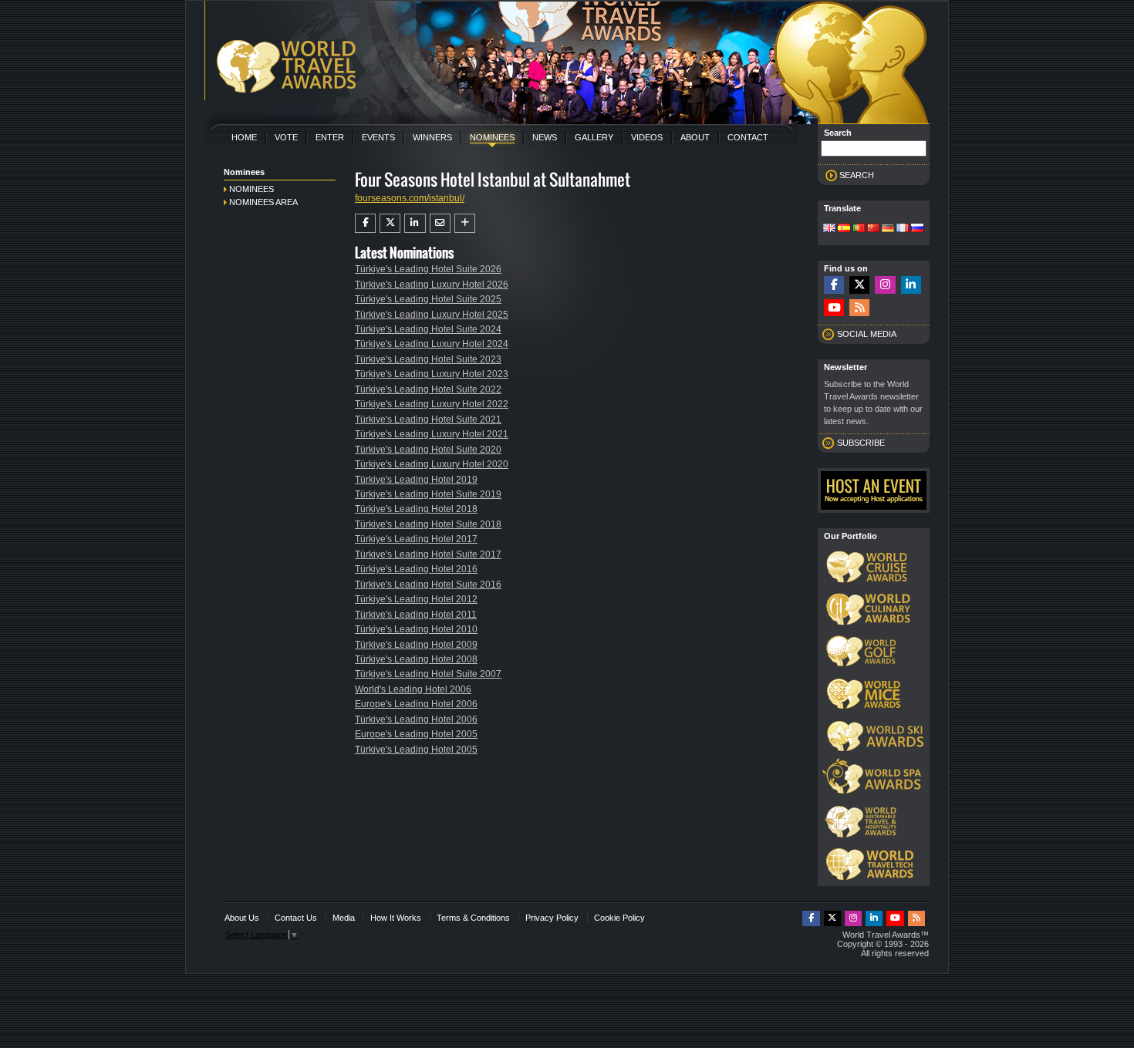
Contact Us (296, 917)
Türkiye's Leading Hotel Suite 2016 (428, 584)
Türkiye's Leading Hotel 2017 (416, 539)
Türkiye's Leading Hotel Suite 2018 (428, 524)
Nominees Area (263, 202)
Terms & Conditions (473, 917)
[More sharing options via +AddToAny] (464, 222)
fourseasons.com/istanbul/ (409, 198)
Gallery (594, 137)
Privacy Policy (552, 917)
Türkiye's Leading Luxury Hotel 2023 (431, 374)
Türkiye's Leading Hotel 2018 (416, 509)
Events (378, 137)
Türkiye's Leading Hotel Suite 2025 (428, 299)
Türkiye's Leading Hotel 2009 (416, 644)
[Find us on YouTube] (834, 308)
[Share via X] (390, 222)
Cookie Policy (619, 917)
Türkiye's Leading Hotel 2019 (416, 479)
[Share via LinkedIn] (414, 222)
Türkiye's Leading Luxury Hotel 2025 (431, 314)
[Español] (844, 229)
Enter (330, 137)
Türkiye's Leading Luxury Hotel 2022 (431, 404)
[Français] (902, 229)
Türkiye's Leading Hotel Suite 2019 (428, 494)
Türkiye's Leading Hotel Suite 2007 (428, 674)
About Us (241, 917)
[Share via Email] (440, 222)
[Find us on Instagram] (885, 285)
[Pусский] (917, 229)
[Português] (858, 229)
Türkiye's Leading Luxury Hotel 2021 (431, 434)
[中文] (873, 229)
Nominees (492, 137)
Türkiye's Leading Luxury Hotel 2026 (431, 284)
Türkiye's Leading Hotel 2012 (416, 599)
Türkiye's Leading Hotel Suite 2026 (428, 269)
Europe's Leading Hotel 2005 (416, 734)
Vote (286, 137)
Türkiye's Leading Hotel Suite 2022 (428, 389)
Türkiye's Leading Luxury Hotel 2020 (431, 464)
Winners (432, 137)
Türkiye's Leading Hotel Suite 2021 (428, 419)
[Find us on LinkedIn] (911, 285)
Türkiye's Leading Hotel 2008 (416, 659)
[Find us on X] (859, 285)
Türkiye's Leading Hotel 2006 (416, 719)
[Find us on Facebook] (834, 285)
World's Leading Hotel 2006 (413, 689)
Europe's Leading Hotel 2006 (416, 704)
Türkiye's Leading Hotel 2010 (416, 629)
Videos (647, 137)
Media (343, 917)
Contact (747, 137)
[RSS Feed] (859, 308)
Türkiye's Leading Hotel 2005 (416, 749)
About (695, 137)
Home (244, 137)
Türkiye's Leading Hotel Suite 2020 (428, 449)
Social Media (866, 334)
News (544, 137)
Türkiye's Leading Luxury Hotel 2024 (431, 344)
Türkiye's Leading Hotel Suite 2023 (428, 359)
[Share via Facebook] (365, 222)
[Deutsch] (888, 229)
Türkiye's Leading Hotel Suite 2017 (428, 554)
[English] (829, 229)
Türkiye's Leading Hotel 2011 (416, 614)
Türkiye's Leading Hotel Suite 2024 (428, 329)
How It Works (395, 917)
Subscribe (861, 442)
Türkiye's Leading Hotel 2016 (416, 569)
